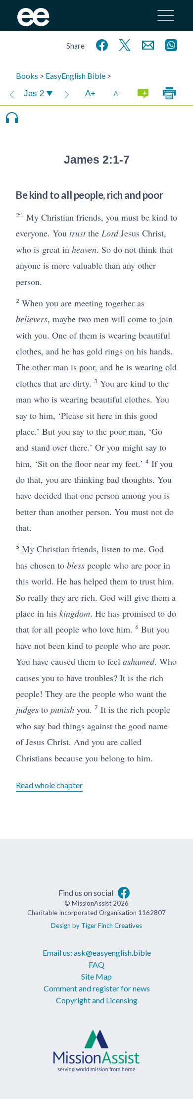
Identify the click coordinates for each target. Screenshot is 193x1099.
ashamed (138, 661)
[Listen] (12, 117)
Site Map (96, 976)
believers (32, 319)
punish (62, 709)
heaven (84, 249)
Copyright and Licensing (97, 1000)
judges (27, 709)
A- (117, 93)
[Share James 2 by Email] (146, 44)
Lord (109, 233)
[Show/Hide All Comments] (143, 94)
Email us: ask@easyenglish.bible (97, 952)
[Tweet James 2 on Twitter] (123, 44)
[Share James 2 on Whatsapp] (169, 44)
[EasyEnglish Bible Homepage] (33, 23)
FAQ (96, 964)
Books (27, 75)
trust (77, 233)
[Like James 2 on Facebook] (100, 44)
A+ (90, 93)
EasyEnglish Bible (75, 75)
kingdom (74, 613)
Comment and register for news (97, 988)
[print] (169, 94)
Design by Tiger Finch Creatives (96, 925)
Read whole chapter (49, 785)
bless (76, 565)
